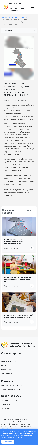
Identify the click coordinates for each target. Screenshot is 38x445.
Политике (19, 437)
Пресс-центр (14, 17)
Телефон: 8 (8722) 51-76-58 (11, 386)
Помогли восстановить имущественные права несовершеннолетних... (14, 241)
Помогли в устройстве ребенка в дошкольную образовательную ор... (17, 279)
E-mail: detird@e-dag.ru (10, 390)
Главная (4, 17)
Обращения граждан (9, 400)
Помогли (24, 17)
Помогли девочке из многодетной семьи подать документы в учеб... (18, 316)
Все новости (29, 210)
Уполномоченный (8, 362)
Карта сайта (5, 408)
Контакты (4, 404)
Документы (5, 369)
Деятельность (6, 366)
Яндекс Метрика (29, 431)
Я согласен (8, 441)
